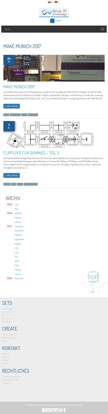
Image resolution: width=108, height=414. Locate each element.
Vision (4, 357)
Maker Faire (33, 115)
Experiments (7, 308)
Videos (5, 340)
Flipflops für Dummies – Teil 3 (31, 152)
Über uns (6, 353)
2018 (9, 213)
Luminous (6, 311)
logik (13, 184)
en (52, 2)
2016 (9, 278)
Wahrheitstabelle (31, 184)
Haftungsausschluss (10, 379)
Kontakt (5, 360)
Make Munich (15, 115)
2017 (9, 226)
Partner (5, 363)
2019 (9, 204)
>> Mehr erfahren (11, 106)
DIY (3, 315)
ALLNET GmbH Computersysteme (47, 405)
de (59, 2)
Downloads (7, 321)
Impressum (7, 383)
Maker (24, 115)
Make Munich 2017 (19, 86)
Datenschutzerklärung (11, 376)
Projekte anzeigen (9, 337)
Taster (20, 184)
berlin (6, 115)
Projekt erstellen (9, 334)
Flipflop (7, 184)
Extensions (6, 318)
